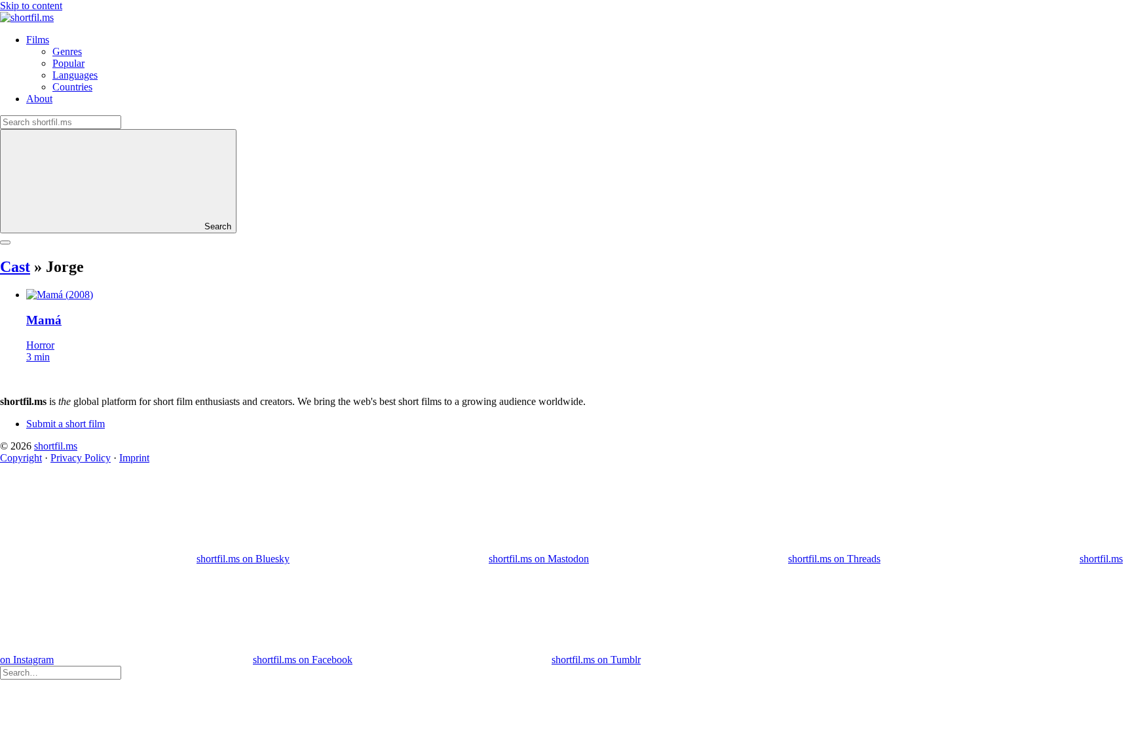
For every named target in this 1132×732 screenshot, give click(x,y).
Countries (72, 86)
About (39, 98)
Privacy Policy (80, 457)
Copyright (21, 457)
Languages (75, 75)
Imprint (134, 457)
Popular (68, 63)
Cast (15, 266)
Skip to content (31, 5)
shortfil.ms (55, 446)
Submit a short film (65, 423)
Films (37, 39)
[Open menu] (5, 242)
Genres (67, 51)
